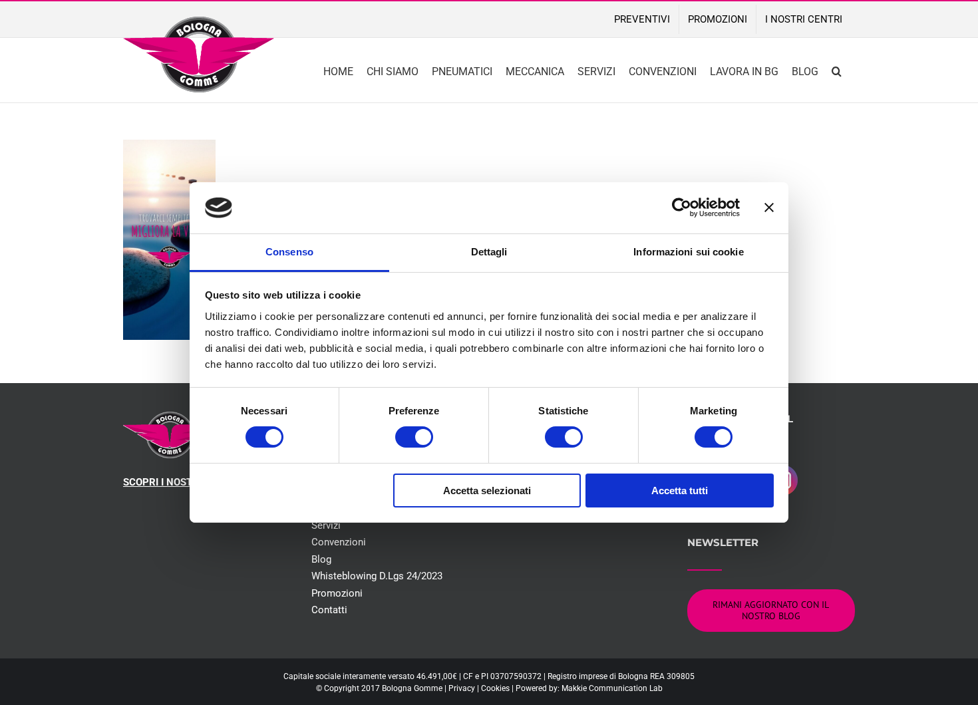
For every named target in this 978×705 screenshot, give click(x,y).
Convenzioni (338, 542)
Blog (321, 559)
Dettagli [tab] (489, 251)
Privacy (461, 688)
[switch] (414, 437)
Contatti (329, 610)
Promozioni (337, 593)
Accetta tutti (679, 490)
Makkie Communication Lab (612, 688)
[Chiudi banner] (769, 207)
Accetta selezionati (487, 490)
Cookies (495, 688)
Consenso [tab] (289, 251)
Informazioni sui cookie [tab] (688, 251)
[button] (837, 70)
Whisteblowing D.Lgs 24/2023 (376, 576)
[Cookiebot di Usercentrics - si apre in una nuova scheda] (681, 207)
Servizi (326, 525)
